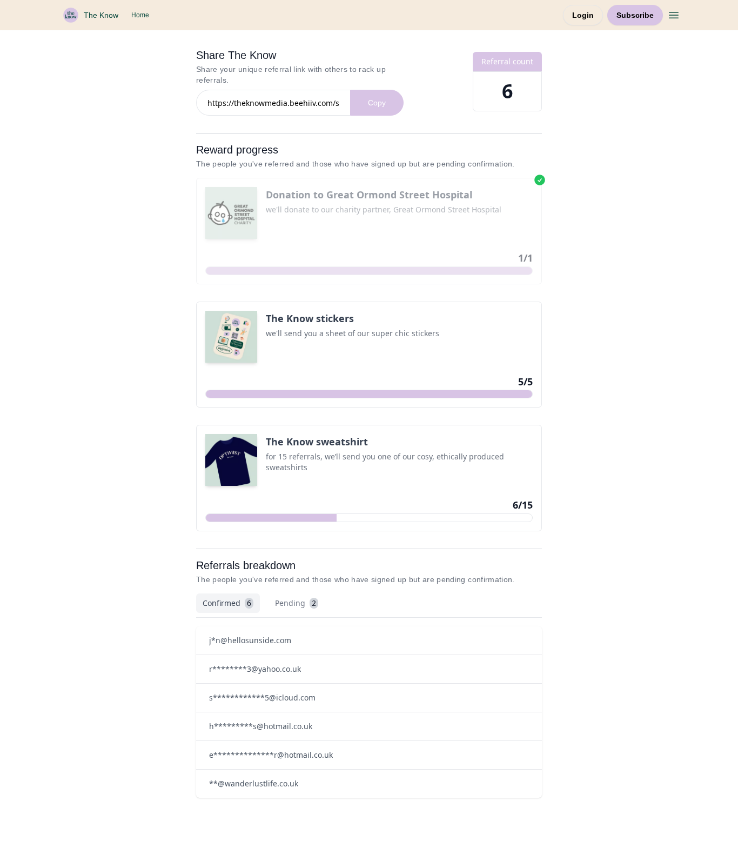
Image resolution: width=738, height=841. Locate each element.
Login (583, 15)
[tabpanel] (369, 712)
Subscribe (635, 15)
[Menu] (673, 13)
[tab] (228, 603)
